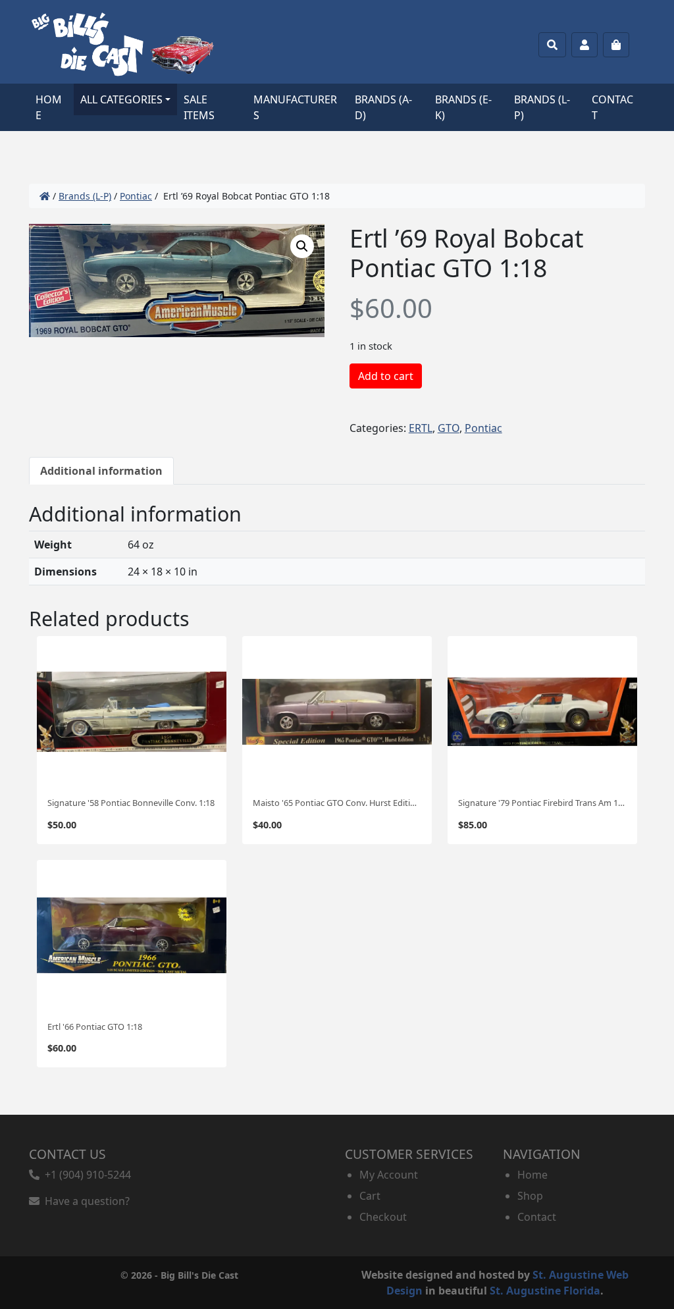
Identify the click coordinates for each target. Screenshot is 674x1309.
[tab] (101, 471)
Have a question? (84, 1201)
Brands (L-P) (542, 107)
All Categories (121, 99)
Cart (369, 1196)
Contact (612, 107)
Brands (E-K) (463, 107)
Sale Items (199, 107)
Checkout (383, 1217)
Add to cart (385, 376)
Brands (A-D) (383, 107)
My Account (388, 1174)
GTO (448, 428)
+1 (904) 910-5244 (85, 1174)
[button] (302, 246)
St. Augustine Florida (545, 1290)
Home (49, 107)
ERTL (420, 428)
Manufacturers (295, 107)
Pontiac (136, 196)
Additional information (101, 471)
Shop (530, 1196)
